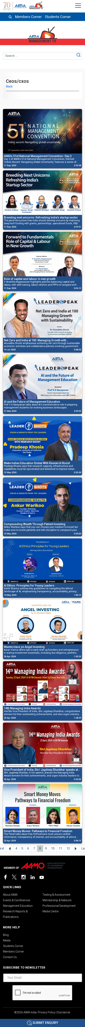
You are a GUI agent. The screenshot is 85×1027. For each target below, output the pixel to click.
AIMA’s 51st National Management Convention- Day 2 (38, 156)
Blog (6, 934)
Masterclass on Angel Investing (24, 646)
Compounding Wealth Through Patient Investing (34, 524)
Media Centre (50, 911)
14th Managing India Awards (22, 708)
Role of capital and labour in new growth (30, 278)
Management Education (18, 905)
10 (53, 848)
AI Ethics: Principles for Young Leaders (29, 585)
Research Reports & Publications (15, 914)
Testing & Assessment (56, 894)
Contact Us (10, 957)
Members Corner (28, 17)
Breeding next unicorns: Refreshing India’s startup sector (41, 217)
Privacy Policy (46, 1012)
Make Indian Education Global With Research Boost (37, 463)
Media (6, 940)
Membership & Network (57, 900)
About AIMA (10, 894)
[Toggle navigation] (78, 6)
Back (9, 86)
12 (68, 848)
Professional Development (59, 905)
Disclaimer (63, 1012)
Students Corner (58, 17)
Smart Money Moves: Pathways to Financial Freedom (38, 831)
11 (60, 848)
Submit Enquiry (45, 1023)
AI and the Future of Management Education (32, 401)
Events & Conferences (16, 900)
